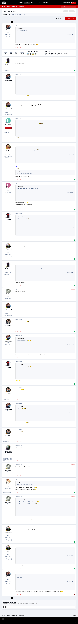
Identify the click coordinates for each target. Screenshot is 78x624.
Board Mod (8, 125)
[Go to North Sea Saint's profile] (8, 120)
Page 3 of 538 (30, 597)
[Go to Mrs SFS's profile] (33, 54)
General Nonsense (21, 14)
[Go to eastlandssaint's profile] (28, 54)
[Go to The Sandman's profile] (8, 60)
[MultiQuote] (16, 47)
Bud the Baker (7, 14)
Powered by (71, 622)
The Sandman (8, 64)
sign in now (26, 603)
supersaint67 (8, 325)
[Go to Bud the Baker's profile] (4, 14)
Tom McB (8, 150)
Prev (6, 597)
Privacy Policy (5, 622)
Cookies (14, 622)
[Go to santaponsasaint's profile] (8, 27)
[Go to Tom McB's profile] (8, 146)
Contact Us (10, 622)
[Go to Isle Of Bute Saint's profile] (8, 481)
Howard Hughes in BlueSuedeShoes (8, 250)
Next (23, 597)
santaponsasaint (8, 30)
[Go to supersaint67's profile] (8, 321)
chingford (8, 189)
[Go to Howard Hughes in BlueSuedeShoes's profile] (30, 54)
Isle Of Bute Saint (8, 485)
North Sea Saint (8, 124)
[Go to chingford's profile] (8, 185)
